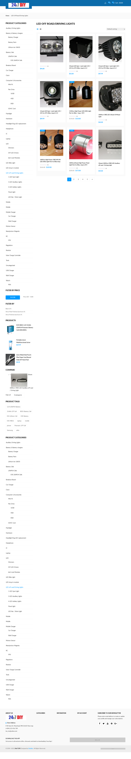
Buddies (31, 748)
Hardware (9, 118)
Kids (9, 284)
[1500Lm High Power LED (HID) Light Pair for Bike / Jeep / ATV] (80, 83)
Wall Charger (12, 221)
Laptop (8, 139)
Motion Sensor (10, 226)
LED (7, 144)
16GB (12, 93)
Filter (12, 297)
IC (6, 134)
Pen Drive (11, 89)
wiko (17, 430)
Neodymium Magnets (13, 231)
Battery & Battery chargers (14, 33)
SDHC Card (12, 108)
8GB (12, 103)
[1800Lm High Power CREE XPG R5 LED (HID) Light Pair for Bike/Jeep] (51, 131)
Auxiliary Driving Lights (13, 28)
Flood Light (11, 192)
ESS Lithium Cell (12, 416)
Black (7, 308)
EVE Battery (24, 416)
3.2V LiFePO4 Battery (13, 407)
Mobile (8, 202)
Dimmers (11, 148)
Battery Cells (10, 52)
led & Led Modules (14, 158)
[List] (40, 29)
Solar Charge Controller (13, 255)
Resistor (8, 250)
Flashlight (9, 113)
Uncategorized (10, 265)
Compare (18, 395)
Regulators (9, 245)
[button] (118, 3)
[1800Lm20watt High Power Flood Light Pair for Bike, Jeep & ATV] (80, 131)
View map (30, 726)
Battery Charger (13, 37)
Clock (7, 75)
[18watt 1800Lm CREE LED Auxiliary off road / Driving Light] (110, 130)
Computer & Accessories (13, 80)
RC (7, 236)
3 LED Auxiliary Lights (15, 182)
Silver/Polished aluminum (13, 314)
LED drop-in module (12, 168)
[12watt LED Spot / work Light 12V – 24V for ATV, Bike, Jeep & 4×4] (110, 37)
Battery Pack (12, 42)
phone (9, 425)
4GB (12, 98)
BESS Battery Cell (25, 411)
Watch (8, 280)
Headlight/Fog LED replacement (16, 124)
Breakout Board (11, 65)
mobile (27, 421)
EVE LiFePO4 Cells (16, 60)
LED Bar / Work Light (15, 197)
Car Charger (9, 70)
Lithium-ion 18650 (14, 47)
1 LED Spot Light (13, 177)
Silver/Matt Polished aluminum (14, 311)
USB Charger (10, 270)
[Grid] (37, 29)
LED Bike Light (10, 163)
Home (7, 15)
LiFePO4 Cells (12, 56)
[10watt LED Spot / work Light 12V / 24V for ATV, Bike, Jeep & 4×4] (80, 37)
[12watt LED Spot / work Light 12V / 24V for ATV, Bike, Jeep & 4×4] (51, 82)
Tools (7, 260)
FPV (9, 240)
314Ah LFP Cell (12, 411)
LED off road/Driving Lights (14, 173)
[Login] (105, 3)
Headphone (9, 129)
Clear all (8, 395)
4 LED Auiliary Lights (14, 187)
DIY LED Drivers (13, 153)
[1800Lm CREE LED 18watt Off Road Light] (110, 82)
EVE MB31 (10, 421)
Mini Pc (10, 84)
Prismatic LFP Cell (20, 425)
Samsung (10, 430)
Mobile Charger (11, 212)
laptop (19, 421)
